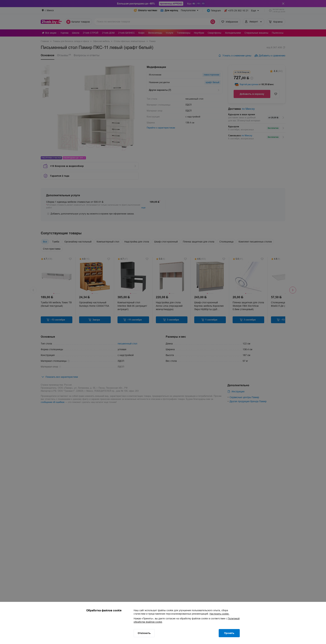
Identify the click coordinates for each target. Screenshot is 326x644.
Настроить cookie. (219, 613)
